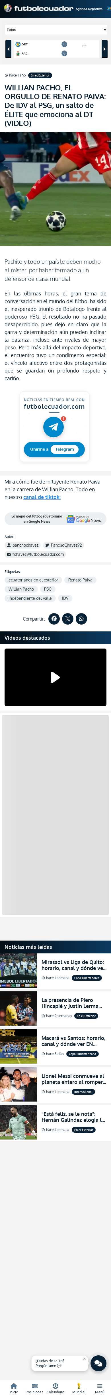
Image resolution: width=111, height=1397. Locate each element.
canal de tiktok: (42, 497)
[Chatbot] (98, 1363)
